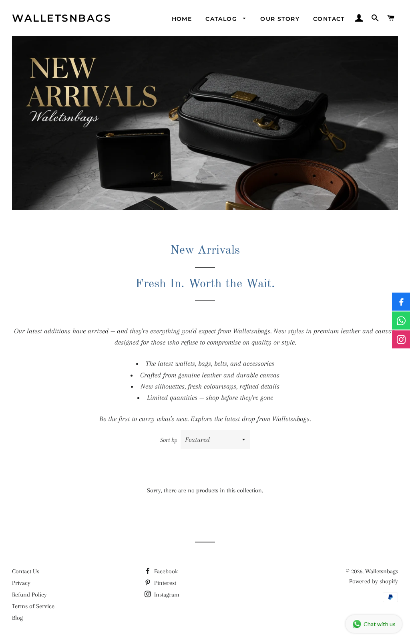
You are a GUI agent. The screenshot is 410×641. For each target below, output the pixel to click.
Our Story (279, 18)
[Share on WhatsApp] (401, 321)
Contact (329, 18)
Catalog (222, 18)
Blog (17, 617)
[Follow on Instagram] (401, 340)
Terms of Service (33, 606)
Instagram (166, 594)
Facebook (165, 571)
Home (182, 18)
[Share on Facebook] (401, 302)
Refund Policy (29, 594)
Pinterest (164, 583)
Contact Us (25, 571)
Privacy (21, 583)
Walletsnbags (61, 18)
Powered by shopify (373, 581)
